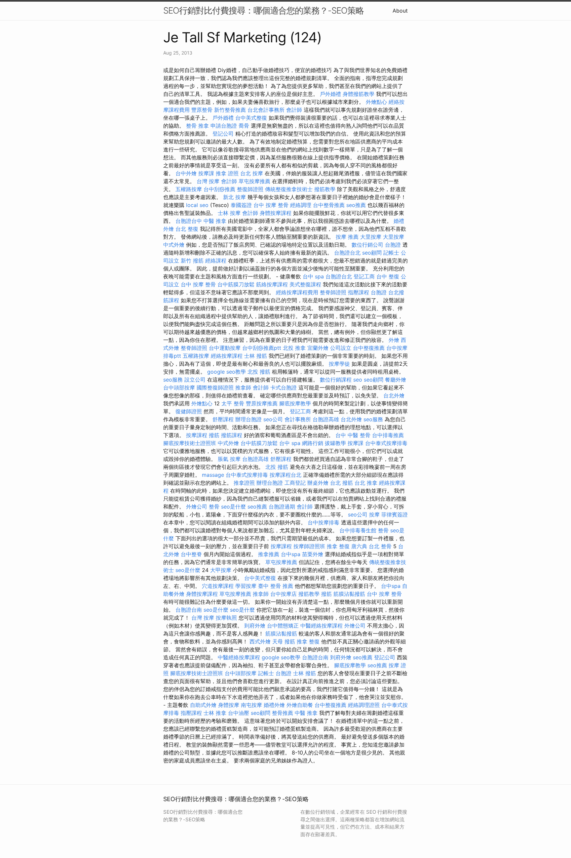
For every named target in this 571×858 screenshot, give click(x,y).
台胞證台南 (188, 609)
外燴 (394, 340)
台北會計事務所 (266, 109)
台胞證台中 (188, 221)
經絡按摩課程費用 (297, 292)
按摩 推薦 (347, 236)
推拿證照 (244, 482)
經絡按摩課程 (227, 355)
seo (357, 379)
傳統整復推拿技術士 (289, 189)
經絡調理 (300, 205)
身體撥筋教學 (358, 94)
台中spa (290, 554)
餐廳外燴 (395, 379)
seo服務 (173, 379)
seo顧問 (372, 252)
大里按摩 (370, 236)
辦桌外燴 (317, 482)
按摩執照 (226, 617)
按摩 (374, 514)
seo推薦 (356, 205)
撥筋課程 (231, 435)
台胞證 (393, 244)
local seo (197, 205)
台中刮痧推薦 (219, 189)
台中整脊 (191, 554)
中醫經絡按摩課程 (321, 625)
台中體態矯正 (283, 625)
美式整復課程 (305, 284)
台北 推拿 (366, 482)
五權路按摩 (188, 189)
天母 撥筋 (283, 641)
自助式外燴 (203, 705)
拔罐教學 (335, 443)
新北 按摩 (234, 197)
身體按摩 (228, 705)
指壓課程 (358, 292)
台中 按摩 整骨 (270, 205)
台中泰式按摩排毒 (386, 443)
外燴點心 (376, 102)
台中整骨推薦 (329, 205)
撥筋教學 (324, 189)
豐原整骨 (201, 109)
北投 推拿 (294, 348)
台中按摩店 (283, 594)
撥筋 (214, 435)
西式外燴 (260, 641)
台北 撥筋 (341, 482)
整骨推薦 (282, 713)
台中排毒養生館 (357, 530)
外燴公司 (196, 506)
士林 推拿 (215, 713)
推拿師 (243, 387)
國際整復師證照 (215, 387)
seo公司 (273, 419)
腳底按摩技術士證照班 (189, 443)
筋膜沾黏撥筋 (349, 594)
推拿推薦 (268, 554)
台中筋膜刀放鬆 (235, 284)
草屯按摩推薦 (254, 181)
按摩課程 (196, 435)
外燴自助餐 (299, 705)
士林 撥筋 (255, 355)
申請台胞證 (223, 125)
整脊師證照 (333, 292)
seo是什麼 (233, 506)
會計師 (294, 109)
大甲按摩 (220, 570)
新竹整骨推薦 (230, 109)
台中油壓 (238, 713)
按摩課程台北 (285, 474)
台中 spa (313, 276)
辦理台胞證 (248, 419)
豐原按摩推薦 (262, 403)
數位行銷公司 (367, 244)
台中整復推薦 (369, 348)
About (400, 10)
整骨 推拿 (197, 125)
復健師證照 (188, 411)
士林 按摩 (229, 213)
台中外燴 (186, 173)
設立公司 (195, 379)
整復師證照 (250, 189)
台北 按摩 (251, 173)
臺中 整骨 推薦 (275, 586)
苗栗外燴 (312, 554)
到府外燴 (254, 625)
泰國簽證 (241, 205)
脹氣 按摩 (229, 459)
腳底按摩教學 (295, 403)
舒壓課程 (223, 419)
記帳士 (391, 252)
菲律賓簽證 (394, 514)
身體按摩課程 (275, 213)
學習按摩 (245, 586)
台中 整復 (387, 276)
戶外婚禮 (330, 94)
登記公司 (223, 133)
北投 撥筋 (258, 371)
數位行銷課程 (336, 379)
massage (213, 474)
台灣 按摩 (208, 181)
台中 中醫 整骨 (352, 435)
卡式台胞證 (283, 387)
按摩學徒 (339, 363)
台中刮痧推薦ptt (261, 348)
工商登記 (295, 482)
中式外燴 (173, 244)
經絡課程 (215, 260)
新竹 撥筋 (192, 260)
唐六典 (359, 546)
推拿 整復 (338, 546)
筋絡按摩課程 (272, 284)
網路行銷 (312, 443)
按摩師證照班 (309, 546)
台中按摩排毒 (323, 522)
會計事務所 (298, 419)
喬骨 (244, 125)
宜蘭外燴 (317, 348)
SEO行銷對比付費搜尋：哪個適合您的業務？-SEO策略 (263, 10)
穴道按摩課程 (218, 586)
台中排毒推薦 (388, 435)
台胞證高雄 (326, 419)
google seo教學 (226, 371)
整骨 (214, 506)
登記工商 (364, 276)
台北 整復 (186, 228)
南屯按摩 (251, 705)
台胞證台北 (347, 252)
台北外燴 (393, 395)
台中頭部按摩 (179, 387)
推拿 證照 (227, 173)
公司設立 (340, 348)
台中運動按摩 (225, 348)
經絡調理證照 (364, 705)
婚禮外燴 (274, 705)
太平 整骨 (232, 403)
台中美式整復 (251, 117)
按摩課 (206, 173)
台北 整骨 (380, 546)
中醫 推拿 (215, 221)
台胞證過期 (282, 506)
